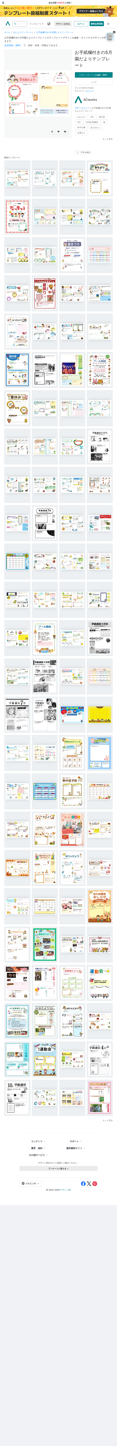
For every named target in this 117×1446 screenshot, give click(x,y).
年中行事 (81, 127)
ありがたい (95, 127)
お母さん (81, 133)
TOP (77, 108)
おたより (90, 91)
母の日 (102, 117)
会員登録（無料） (13, 45)
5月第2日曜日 (92, 122)
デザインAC (65, 1190)
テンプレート (36, 24)
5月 (92, 117)
